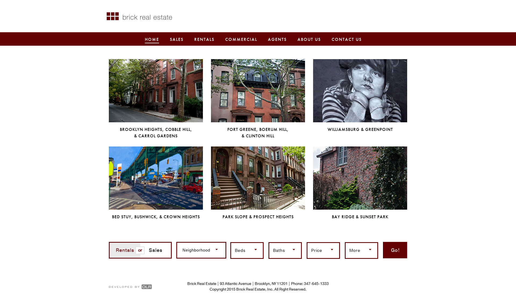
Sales (177, 39)
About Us (309, 39)
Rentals (204, 39)
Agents (277, 39)
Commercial (241, 39)
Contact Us (347, 39)
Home (152, 39)
